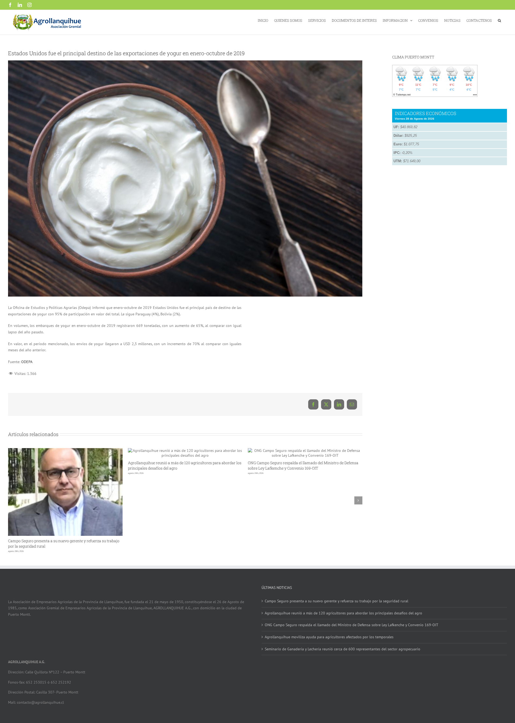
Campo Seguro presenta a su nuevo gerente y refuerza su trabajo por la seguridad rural (336, 601)
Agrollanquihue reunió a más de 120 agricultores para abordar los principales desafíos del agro (343, 613)
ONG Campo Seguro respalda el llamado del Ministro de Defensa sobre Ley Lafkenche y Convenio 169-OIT (303, 465)
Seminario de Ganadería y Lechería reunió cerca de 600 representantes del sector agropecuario (342, 649)
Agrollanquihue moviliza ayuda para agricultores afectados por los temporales (329, 637)
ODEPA (26, 361)
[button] (499, 20)
